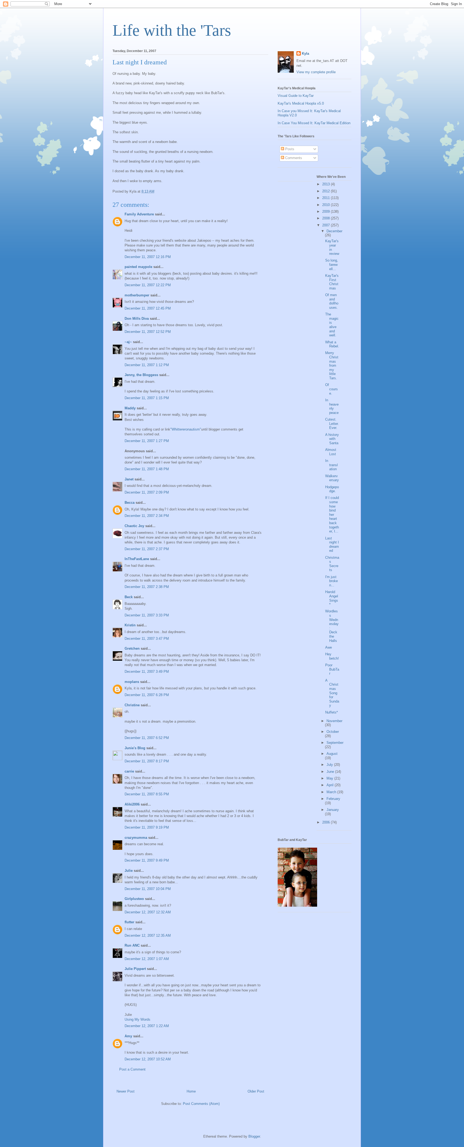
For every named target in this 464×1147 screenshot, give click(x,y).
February (333, 799)
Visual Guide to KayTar (296, 96)
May (330, 778)
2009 (326, 211)
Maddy (130, 408)
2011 (326, 198)
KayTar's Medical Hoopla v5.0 (301, 103)
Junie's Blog (135, 748)
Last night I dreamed (332, 544)
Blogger (254, 1136)
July (330, 765)
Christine (132, 705)
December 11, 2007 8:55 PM (147, 794)
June (331, 772)
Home (191, 1091)
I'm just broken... (331, 581)
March (332, 792)
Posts (289, 149)
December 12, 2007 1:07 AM (147, 959)
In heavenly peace (332, 406)
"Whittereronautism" (185, 429)
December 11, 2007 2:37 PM (147, 549)
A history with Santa (332, 439)
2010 (326, 205)
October (333, 732)
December (334, 231)
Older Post (256, 1091)
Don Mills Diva (137, 319)
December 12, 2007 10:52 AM (148, 1059)
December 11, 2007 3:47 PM (147, 639)
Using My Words (137, 1019)
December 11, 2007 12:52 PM (148, 332)
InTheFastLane (137, 559)
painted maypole (138, 267)
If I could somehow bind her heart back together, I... (332, 514)
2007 (326, 225)
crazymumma (136, 838)
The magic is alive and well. (332, 324)
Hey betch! (332, 656)
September (335, 743)
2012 (326, 191)
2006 (326, 822)
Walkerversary (332, 478)
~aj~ (128, 342)
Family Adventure (139, 214)
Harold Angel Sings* (331, 598)
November (334, 721)
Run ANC (132, 945)
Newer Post (126, 1091)
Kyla (305, 54)
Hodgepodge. (332, 489)
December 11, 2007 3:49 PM (147, 672)
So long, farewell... (331, 264)
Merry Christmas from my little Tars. (331, 365)
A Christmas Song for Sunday (332, 693)
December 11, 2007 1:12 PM (147, 365)
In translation (331, 465)
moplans (132, 682)
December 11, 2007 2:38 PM (147, 587)
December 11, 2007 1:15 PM (147, 398)
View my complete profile (316, 72)
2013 (326, 184)
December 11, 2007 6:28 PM (147, 695)
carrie (129, 771)
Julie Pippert (135, 969)
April (331, 785)
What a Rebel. (332, 344)
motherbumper (137, 295)
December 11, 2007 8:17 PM (147, 761)
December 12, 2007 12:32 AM (148, 912)
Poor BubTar (332, 669)
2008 (326, 218)
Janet (129, 479)
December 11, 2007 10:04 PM (148, 889)
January (333, 810)
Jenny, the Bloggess (141, 375)
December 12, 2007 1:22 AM (147, 1026)
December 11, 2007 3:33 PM (147, 615)
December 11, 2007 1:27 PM (147, 441)
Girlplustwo (134, 899)
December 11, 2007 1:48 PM (147, 469)
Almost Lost (330, 452)
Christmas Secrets (332, 564)
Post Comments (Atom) (201, 1104)
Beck (129, 597)
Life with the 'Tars (172, 30)
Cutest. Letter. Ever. (332, 423)
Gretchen (132, 648)
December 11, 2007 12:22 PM (148, 285)
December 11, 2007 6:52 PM (147, 738)
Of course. (331, 389)
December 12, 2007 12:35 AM (148, 935)
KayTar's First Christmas (332, 282)
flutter (129, 922)
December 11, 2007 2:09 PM (147, 492)
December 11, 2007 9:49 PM (147, 860)
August (332, 754)
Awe (328, 647)
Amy (128, 1036)
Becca (130, 503)
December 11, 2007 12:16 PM (148, 257)
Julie (129, 871)
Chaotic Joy (134, 526)
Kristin (130, 625)
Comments (293, 158)
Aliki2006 (132, 804)
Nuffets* (331, 712)
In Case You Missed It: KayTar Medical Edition (314, 123)
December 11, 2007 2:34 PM (147, 516)
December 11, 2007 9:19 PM (147, 827)
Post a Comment (132, 1069)
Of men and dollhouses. (331, 301)
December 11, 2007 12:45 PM (148, 308)
